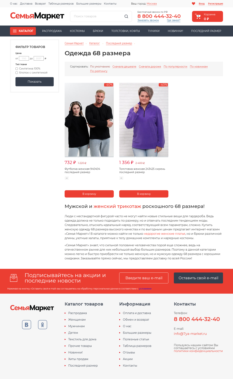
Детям (73, 332)
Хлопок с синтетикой (33, 72)
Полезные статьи (136, 339)
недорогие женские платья (164, 233)
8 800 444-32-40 (159, 16)
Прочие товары (80, 346)
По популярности (175, 66)
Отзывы (129, 352)
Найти (126, 16)
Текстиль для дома (82, 339)
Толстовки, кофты (125, 31)
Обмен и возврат (136, 319)
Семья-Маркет (37, 16)
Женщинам (77, 319)
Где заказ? (173, 20)
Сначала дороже (150, 66)
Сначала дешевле (124, 66)
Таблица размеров (61, 3)
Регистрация (215, 3)
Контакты (110, 3)
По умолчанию (100, 66)
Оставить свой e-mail (198, 278)
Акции (128, 359)
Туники (154, 31)
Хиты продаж (78, 359)
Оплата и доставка (137, 313)
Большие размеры (88, 3)
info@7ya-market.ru (190, 334)
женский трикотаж (117, 206)
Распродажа (52, 31)
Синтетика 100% (29, 68)
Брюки (98, 31)
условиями (145, 288)
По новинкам (199, 66)
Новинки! (175, 31)
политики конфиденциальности (198, 351)
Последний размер (206, 31)
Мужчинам (76, 326)
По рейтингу (98, 71)
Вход (202, 3)
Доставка (26, 3)
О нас (13, 3)
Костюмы (77, 31)
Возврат (40, 3)
